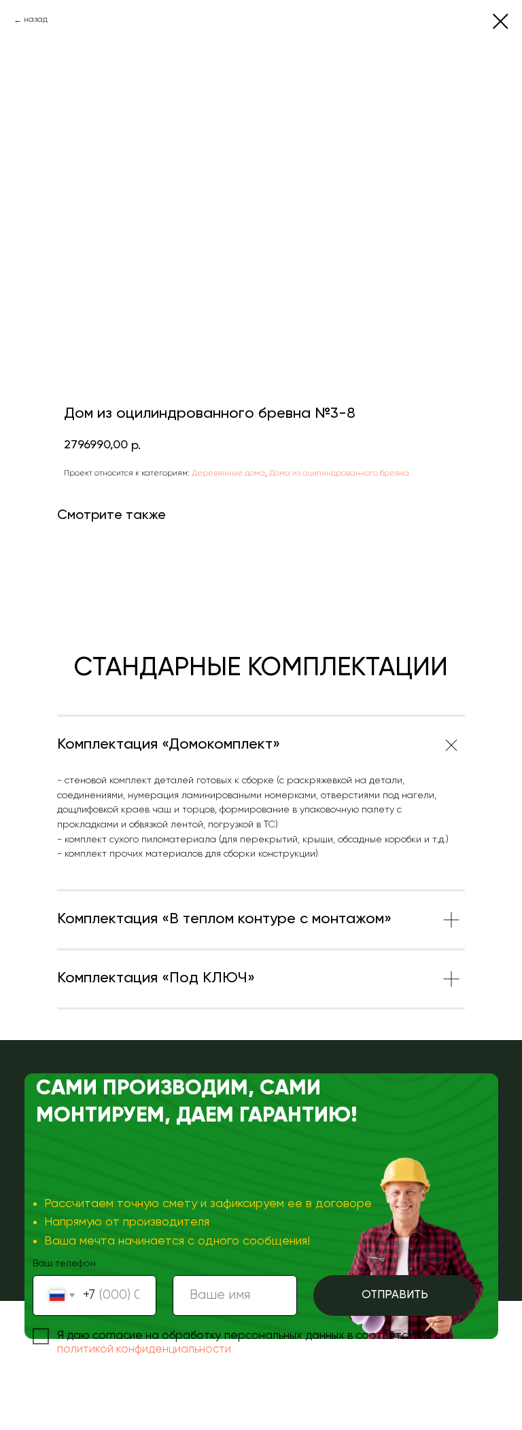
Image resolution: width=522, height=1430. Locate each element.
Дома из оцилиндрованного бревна (339, 473)
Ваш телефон (64, 1263)
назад (36, 20)
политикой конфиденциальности (144, 1349)
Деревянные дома (228, 473)
